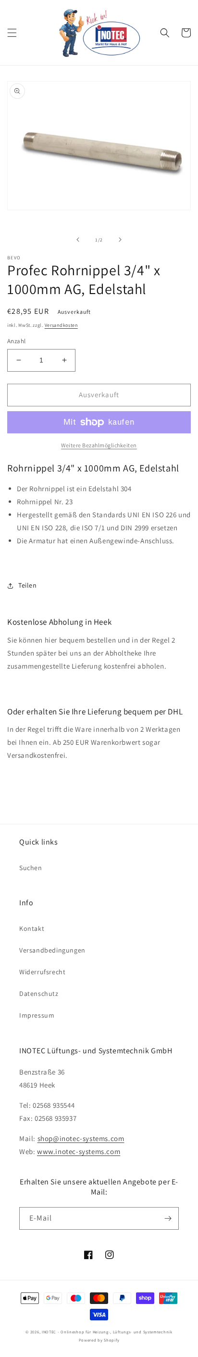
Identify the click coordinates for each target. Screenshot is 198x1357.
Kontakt (31, 928)
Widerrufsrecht (42, 971)
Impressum (36, 1015)
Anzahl (16, 341)
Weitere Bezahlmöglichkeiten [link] (99, 445)
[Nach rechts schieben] (120, 239)
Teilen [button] (27, 585)
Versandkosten (61, 325)
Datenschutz (39, 993)
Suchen (30, 867)
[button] (12, 32)
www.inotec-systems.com (78, 1151)
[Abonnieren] (167, 1218)
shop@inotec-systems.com (80, 1138)
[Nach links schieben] (77, 239)
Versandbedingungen (52, 950)
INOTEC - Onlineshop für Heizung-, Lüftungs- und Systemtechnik (107, 1331)
